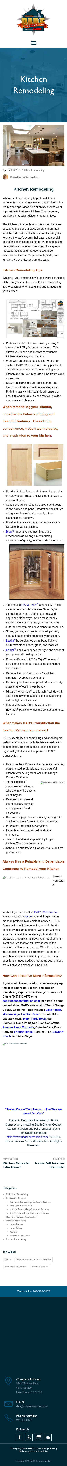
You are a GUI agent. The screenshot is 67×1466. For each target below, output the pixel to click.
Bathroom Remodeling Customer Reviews (30, 1202)
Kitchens (52, 1448)
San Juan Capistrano (46, 1022)
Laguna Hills (43, 1031)
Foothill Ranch (30, 1014)
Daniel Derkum (30, 177)
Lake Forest (53, 1009)
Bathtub (8, 1259)
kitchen (29, 916)
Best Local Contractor (20, 1205)
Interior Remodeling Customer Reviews (29, 1209)
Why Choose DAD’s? (26, 1448)
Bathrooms (24, 1451)
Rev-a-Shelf (28, 604)
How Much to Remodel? (16, 1266)
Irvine (26, 1018)
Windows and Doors (19, 1235)
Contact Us (42, 1448)
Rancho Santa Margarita (18, 1027)
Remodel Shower (40, 1266)
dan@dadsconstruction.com (21, 1000)
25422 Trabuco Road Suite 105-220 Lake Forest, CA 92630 (29, 1388)
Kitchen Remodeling (33, 170)
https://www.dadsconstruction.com (27, 1136)
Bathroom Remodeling (17, 1194)
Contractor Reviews (16, 1198)
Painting (13, 1232)
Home (13, 1448)
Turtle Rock (38, 1018)
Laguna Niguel (23, 1031)
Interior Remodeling (16, 1220)
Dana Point (23, 1022)
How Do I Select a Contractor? (21, 1217)
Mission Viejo (11, 1014)
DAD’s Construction (46, 912)
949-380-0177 (41, 1291)
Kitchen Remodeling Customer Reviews (29, 1213)
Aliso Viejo (25, 1036)
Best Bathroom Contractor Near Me (34, 1259)
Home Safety (15, 1228)
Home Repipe (16, 1224)
